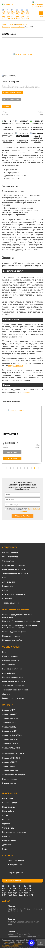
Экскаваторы (8, 561)
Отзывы (6, 819)
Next (42, 436)
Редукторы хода (9, 779)
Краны (5, 590)
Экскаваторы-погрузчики (13, 565)
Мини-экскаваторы (11, 557)
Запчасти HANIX (9, 731)
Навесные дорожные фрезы (14, 632)
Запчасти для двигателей (13, 775)
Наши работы (8, 811)
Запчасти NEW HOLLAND (13, 754)
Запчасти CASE (9, 723)
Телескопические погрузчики (15, 573)
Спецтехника (9, 547)
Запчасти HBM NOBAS (12, 735)
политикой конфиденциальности (12, 945)
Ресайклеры (7, 586)
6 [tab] (24, 468)
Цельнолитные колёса (12, 640)
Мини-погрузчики (10, 552)
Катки (5, 578)
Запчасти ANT (8, 710)
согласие (5, 942)
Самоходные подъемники (13, 594)
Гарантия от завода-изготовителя (8, 141)
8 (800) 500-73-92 (15, 864)
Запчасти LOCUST (10, 744)
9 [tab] (34, 468)
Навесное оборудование (15, 609)
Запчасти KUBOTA (10, 739)
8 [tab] (31, 468)
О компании (7, 798)
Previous (3, 436)
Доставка (6, 845)
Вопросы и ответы (10, 803)
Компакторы (8, 599)
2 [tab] (10, 468)
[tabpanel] (22, 435)
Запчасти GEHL (9, 727)
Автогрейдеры (8, 582)
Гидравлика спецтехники (13, 698)
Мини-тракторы (9, 665)
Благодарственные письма (14, 832)
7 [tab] (28, 468)
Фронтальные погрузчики (13, 569)
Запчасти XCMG (9, 766)
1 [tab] (7, 468)
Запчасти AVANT (9, 714)
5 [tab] (21, 468)
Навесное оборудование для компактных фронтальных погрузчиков (20, 626)
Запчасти (7, 705)
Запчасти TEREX (9, 762)
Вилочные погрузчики (12, 669)
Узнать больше (12, 452)
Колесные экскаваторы (12, 677)
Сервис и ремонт (11, 647)
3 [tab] (14, 468)
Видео (5, 849)
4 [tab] (17, 468)
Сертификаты (8, 828)
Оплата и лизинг (9, 840)
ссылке (27, 392)
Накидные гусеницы (11, 636)
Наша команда (8, 807)
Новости (6, 836)
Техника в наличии (10, 603)
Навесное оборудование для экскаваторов (21, 621)
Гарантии (6, 824)
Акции (5, 815)
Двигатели (7, 694)
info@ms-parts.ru (15, 366)
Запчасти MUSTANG (11, 748)
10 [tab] (38, 468)
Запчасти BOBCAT (10, 718)
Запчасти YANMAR (10, 770)
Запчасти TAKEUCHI (11, 758)
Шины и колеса (9, 783)
